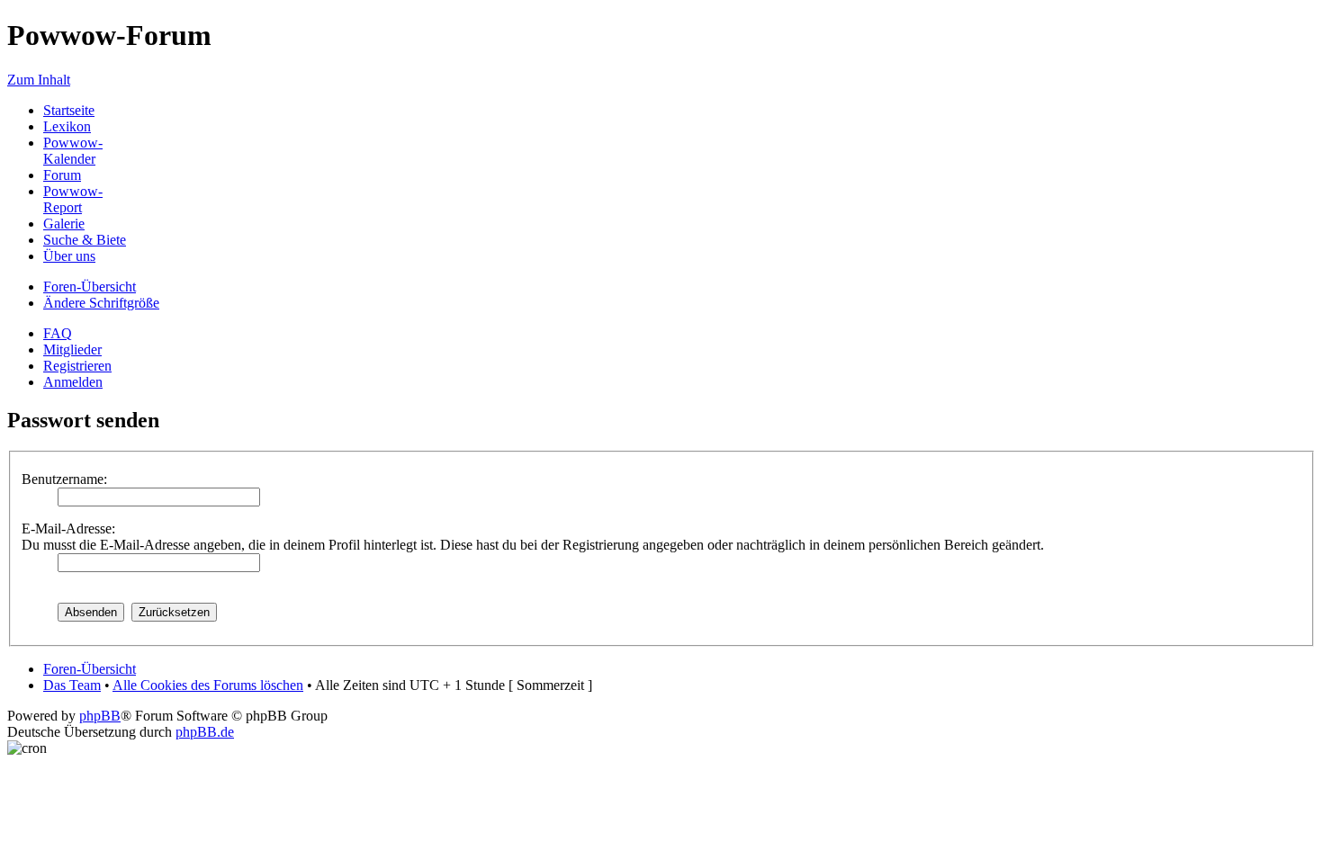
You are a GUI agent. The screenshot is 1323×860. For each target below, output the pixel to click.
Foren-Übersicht (89, 286)
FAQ (57, 333)
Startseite (68, 110)
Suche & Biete (84, 239)
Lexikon (67, 126)
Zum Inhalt (38, 79)
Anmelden (73, 382)
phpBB (100, 715)
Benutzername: (64, 479)
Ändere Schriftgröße (101, 302)
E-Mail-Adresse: (68, 528)
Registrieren (77, 365)
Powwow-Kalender (73, 150)
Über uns (69, 256)
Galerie (64, 223)
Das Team (72, 685)
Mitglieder (72, 349)
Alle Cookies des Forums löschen (207, 685)
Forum (62, 175)
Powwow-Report (73, 199)
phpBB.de (205, 731)
